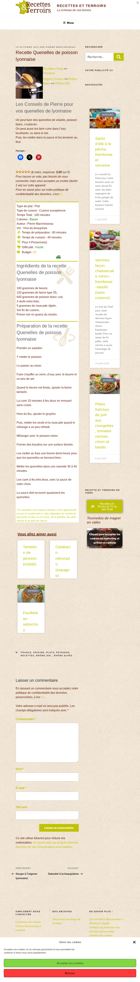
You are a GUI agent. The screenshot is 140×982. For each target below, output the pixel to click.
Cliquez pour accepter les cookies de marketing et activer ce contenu (104, 538)
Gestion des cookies (101, 935)
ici (60, 194)
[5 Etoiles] (28, 171)
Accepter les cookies (70, 963)
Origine (47, 79)
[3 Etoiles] (23, 171)
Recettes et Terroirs (81, 6)
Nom (20, 768)
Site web (21, 807)
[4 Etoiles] (25, 171)
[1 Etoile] (17, 171)
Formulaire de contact (28, 921)
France (59, 79)
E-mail (21, 787)
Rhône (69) (62, 83)
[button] (134, 942)
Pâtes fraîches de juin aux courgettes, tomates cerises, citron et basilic (104, 425)
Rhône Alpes (63, 655)
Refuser (70, 973)
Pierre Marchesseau (61, 47)
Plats (60, 68)
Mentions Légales (99, 923)
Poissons (49, 73)
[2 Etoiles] (20, 171)
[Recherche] (119, 57)
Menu (70, 22)
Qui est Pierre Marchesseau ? (106, 919)
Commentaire (26, 719)
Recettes (48, 68)
